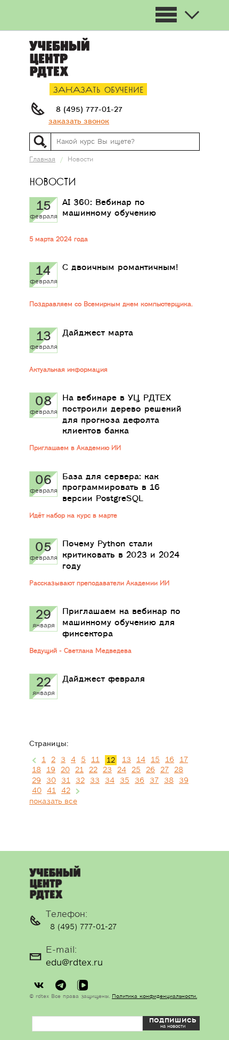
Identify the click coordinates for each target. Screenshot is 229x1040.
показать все (53, 801)
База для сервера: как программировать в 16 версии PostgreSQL (111, 488)
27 (164, 770)
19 (50, 770)
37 (154, 780)
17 (183, 760)
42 (65, 791)
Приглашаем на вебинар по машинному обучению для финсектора (121, 622)
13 (126, 760)
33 (95, 780)
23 (107, 770)
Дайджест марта (97, 333)
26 (150, 770)
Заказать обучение (98, 90)
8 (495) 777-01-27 (89, 109)
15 (155, 760)
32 (80, 780)
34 (109, 780)
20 (65, 770)
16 (169, 760)
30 (51, 780)
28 (178, 770)
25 (136, 770)
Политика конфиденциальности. (154, 996)
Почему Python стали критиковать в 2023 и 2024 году (120, 555)
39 (184, 780)
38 (169, 780)
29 (36, 780)
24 (121, 770)
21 (79, 770)
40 (37, 791)
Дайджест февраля (103, 679)
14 (140, 760)
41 (51, 791)
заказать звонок (78, 121)
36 (139, 780)
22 (93, 770)
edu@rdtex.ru (74, 962)
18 (36, 770)
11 (95, 760)
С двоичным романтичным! (120, 267)
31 (65, 780)
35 (124, 780)
